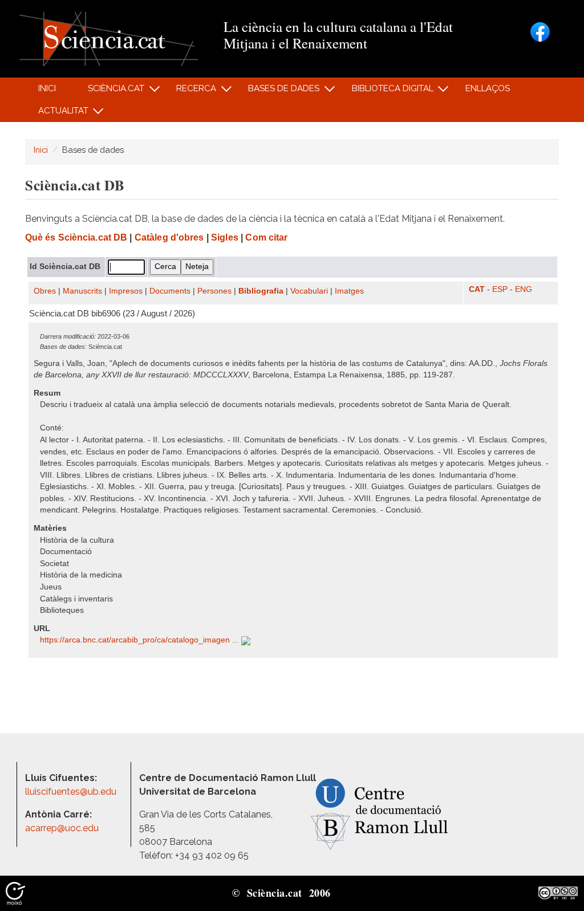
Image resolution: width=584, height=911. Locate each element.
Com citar (266, 237)
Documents (169, 291)
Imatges (349, 291)
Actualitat (56, 113)
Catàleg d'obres (169, 237)
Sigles (224, 237)
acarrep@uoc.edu (62, 828)
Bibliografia (260, 291)
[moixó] (15, 892)
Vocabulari (309, 291)
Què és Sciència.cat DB (76, 237)
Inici (47, 88)
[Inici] (109, 37)
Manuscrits (82, 291)
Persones (214, 291)
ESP (500, 289)
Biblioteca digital (386, 91)
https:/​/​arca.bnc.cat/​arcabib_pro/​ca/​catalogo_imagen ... (140, 640)
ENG (523, 289)
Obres (45, 291)
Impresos (126, 291)
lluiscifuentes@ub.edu (72, 791)
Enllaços (487, 88)
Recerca (190, 91)
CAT (477, 289)
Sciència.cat (109, 91)
